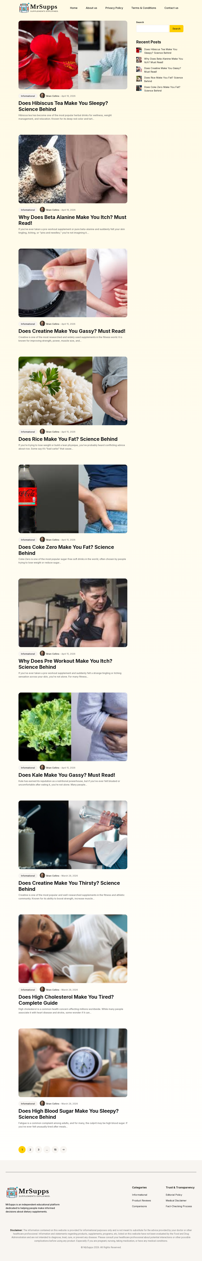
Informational (28, 96)
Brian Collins (52, 96)
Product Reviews (141, 1200)
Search (140, 22)
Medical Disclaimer (176, 1200)
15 (55, 1149)
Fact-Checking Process (179, 1206)
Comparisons (139, 1206)
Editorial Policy (174, 1194)
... (47, 1149)
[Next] (63, 1149)
